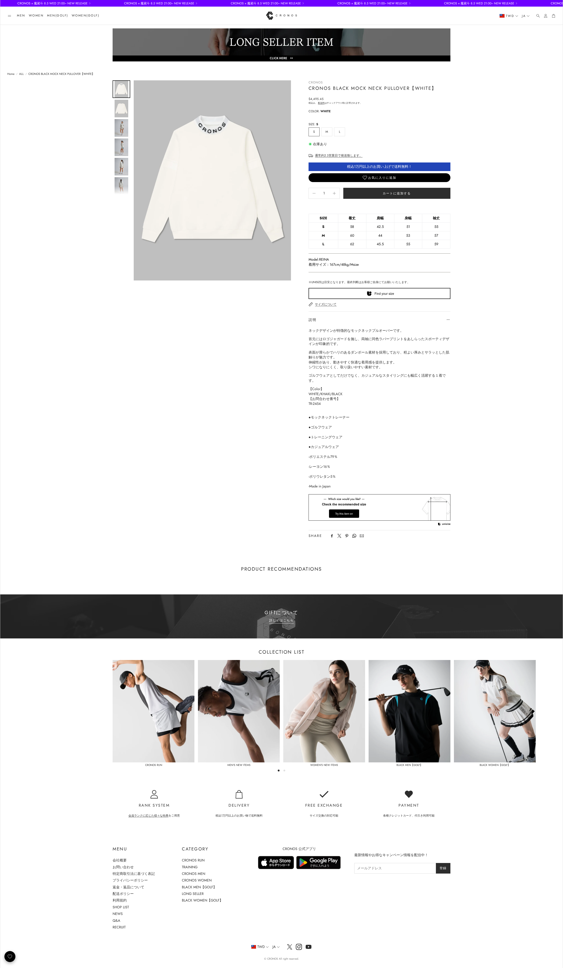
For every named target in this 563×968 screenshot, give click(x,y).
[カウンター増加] (334, 193)
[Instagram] (299, 947)
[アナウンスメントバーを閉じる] (558, 3)
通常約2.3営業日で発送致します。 (338, 155)
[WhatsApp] (354, 536)
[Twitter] (339, 536)
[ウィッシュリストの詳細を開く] (9, 956)
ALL (21, 74)
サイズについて (325, 304)
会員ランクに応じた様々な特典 (148, 815)
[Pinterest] (347, 536)
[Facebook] (332, 536)
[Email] (362, 536)
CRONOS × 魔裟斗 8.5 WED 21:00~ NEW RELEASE (237, 3)
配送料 (321, 103)
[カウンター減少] (314, 193)
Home (11, 74)
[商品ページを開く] (153, 711)
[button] (9, 16)
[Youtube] (308, 947)
